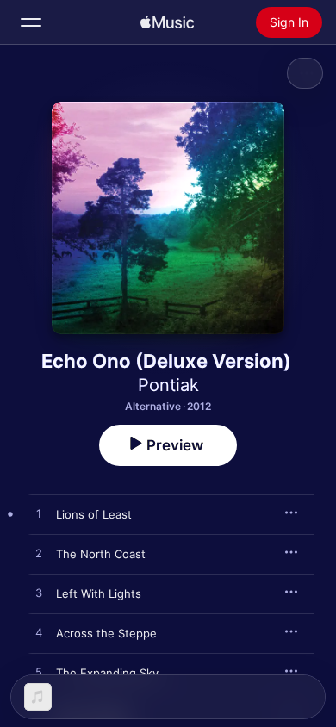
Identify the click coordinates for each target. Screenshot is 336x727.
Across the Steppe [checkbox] (106, 633)
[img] (167, 22)
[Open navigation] (31, 22)
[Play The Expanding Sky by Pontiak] (39, 672)
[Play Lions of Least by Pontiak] (39, 514)
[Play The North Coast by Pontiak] (39, 554)
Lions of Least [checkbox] (94, 514)
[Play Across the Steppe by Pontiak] (39, 633)
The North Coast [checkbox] (101, 554)
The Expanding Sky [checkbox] (107, 673)
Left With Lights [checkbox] (98, 593)
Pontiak (168, 385)
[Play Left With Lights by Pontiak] (39, 593)
